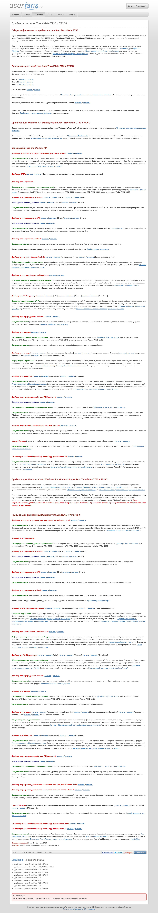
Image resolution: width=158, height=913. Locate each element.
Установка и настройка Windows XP (46, 138)
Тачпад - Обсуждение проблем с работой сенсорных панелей (60, 366)
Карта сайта (78, 909)
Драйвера (39, 14)
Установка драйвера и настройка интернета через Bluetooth (94, 389)
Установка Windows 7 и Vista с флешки (89, 487)
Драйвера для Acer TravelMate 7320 (27, 878)
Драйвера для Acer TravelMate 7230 (27, 886)
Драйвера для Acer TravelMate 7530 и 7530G (31, 888)
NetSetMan (27, 470)
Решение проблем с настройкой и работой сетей (108, 668)
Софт (50, 14)
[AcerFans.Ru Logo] (26, 6)
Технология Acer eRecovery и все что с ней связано (71, 467)
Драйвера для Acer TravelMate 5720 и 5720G (31, 875)
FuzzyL (16, 852)
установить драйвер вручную (127, 285)
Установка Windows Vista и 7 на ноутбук (57, 487)
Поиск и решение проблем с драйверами (102, 51)
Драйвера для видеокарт (98, 249)
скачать (22, 79)
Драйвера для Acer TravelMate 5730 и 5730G (31, 872)
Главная (15, 14)
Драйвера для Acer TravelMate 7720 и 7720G (31, 883)
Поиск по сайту (68, 909)
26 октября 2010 (28, 852)
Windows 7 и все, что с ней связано (81, 490)
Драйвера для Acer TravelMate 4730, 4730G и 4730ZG (34, 867)
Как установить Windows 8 (117, 487)
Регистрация (141, 6)
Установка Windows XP (78, 136)
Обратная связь (89, 909)
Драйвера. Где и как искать (108, 337)
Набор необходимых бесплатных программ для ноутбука (86, 95)
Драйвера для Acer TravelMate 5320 (27, 880)
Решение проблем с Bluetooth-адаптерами (29, 384)
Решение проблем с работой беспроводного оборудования (100, 309)
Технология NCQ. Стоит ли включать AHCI (44, 166)
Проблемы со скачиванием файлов (35, 113)
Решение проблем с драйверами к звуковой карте (50, 619)
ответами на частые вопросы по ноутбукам (70, 54)
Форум (72, 14)
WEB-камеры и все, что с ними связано (109, 407)
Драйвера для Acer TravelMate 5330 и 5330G (31, 870)
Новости (61, 14)
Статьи (27, 14)
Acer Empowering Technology (34, 464)
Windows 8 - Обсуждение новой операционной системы (122, 490)
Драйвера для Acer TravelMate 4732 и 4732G (31, 864)
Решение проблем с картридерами (54, 324)
